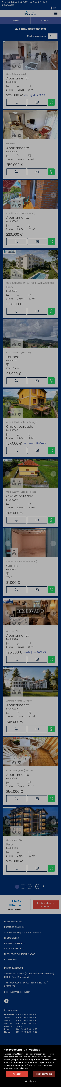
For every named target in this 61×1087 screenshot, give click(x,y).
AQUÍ (6, 1062)
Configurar (30, 1081)
